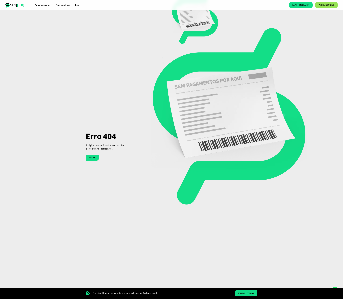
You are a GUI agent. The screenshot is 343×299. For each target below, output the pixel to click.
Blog (77, 5)
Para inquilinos (63, 5)
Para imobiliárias (42, 5)
